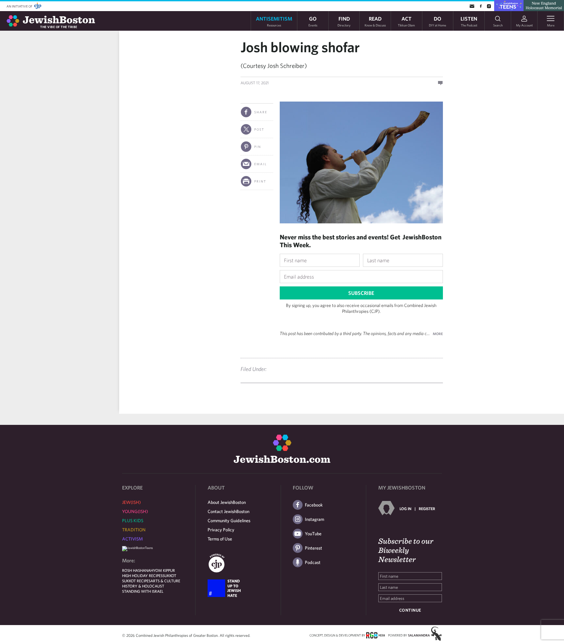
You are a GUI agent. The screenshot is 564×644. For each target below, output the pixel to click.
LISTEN (469, 21)
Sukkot (169, 575)
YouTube (313, 533)
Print (260, 181)
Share (260, 112)
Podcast (313, 562)
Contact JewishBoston (228, 511)
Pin (257, 147)
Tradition (134, 529)
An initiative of (20, 6)
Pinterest (313, 548)
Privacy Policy (221, 529)
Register (427, 508)
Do (437, 21)
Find (344, 21)
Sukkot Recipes (136, 580)
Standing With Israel (143, 591)
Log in (405, 508)
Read (375, 21)
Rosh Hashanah (137, 570)
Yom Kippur (164, 570)
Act (406, 21)
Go (312, 21)
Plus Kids (132, 520)
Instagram (314, 519)
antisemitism (274, 21)
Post (259, 129)
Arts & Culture (165, 580)
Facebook (314, 504)
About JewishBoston (227, 502)
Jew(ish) (131, 502)
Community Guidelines (229, 520)
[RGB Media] (375, 635)
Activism (132, 538)
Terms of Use (220, 538)
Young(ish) (135, 511)
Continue (410, 610)
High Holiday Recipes (142, 575)
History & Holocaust (143, 586)
